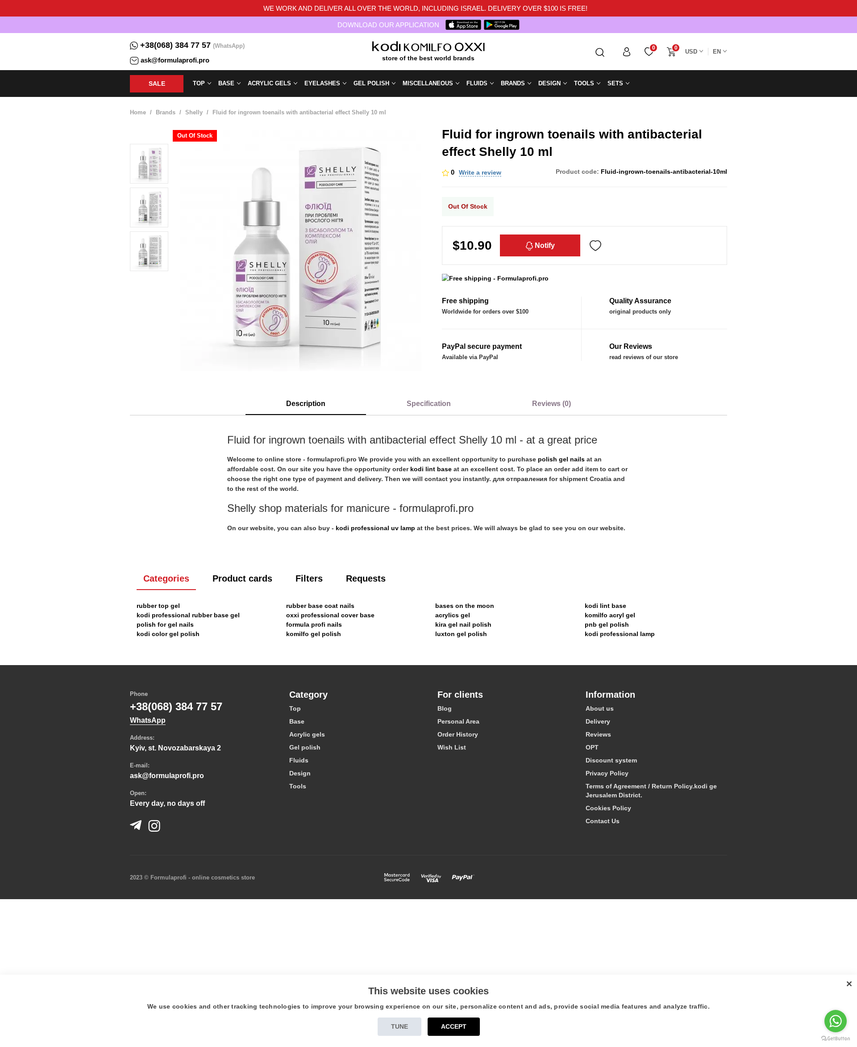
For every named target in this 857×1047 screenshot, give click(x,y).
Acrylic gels (307, 734)
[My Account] (627, 51)
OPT (592, 747)
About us (600, 708)
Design (300, 773)
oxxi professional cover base (330, 615)
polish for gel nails (165, 624)
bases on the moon (464, 605)
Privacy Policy (607, 773)
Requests (366, 578)
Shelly (194, 112)
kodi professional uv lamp (375, 528)
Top (295, 708)
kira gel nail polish (463, 624)
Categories (166, 578)
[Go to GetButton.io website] (835, 1038)
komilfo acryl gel (610, 615)
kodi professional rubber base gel (188, 615)
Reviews (598, 734)
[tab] (356, 694)
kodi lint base (431, 469)
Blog (444, 708)
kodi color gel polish (168, 633)
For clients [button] (460, 694)
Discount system (611, 760)
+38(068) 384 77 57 (175, 45)
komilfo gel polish (313, 633)
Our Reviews (630, 346)
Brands (165, 112)
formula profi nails (314, 624)
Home (138, 112)
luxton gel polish (461, 633)
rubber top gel (158, 605)
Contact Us (603, 821)
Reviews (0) (551, 403)
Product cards (242, 578)
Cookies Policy (608, 808)
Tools (297, 786)
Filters (309, 578)
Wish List (451, 747)
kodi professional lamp (620, 633)
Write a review (480, 172)
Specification (429, 403)
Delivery (598, 721)
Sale (157, 83)
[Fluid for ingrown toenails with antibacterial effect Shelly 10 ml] (149, 164)
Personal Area (458, 721)
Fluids (298, 760)
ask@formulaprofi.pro (175, 60)
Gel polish (304, 747)
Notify (544, 245)
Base (296, 721)
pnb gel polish (607, 624)
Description (305, 403)
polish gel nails (561, 459)
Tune (399, 1026)
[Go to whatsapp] (835, 1021)
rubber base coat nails (320, 605)
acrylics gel (452, 615)
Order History (457, 734)
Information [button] (610, 694)
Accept (453, 1026)
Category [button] (308, 694)
